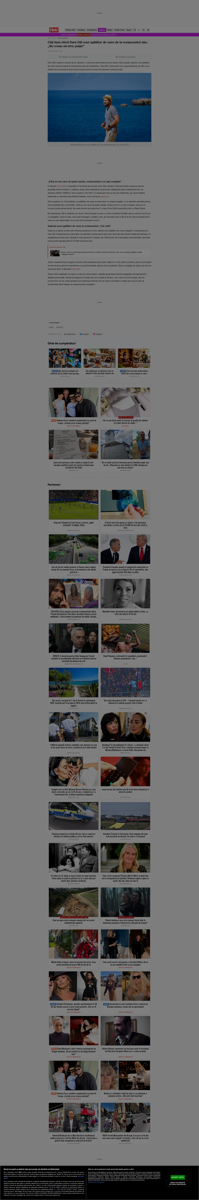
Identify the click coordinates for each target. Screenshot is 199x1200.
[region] (99, 1183)
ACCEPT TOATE (178, 1177)
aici (55, 1189)
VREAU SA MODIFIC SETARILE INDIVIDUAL (177, 1183)
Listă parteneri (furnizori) (96, 1182)
